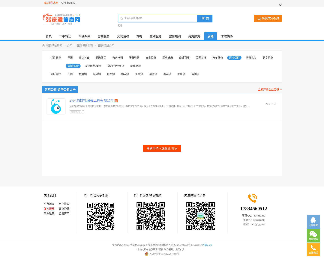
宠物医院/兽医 (93, 66)
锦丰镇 (125, 74)
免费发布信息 (271, 18)
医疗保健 (234, 57)
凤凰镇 (153, 74)
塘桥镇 (111, 74)
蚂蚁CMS (207, 245)
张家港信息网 (54, 45)
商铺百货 (184, 57)
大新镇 (181, 74)
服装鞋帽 (134, 57)
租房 (120, 25)
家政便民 (101, 57)
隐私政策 (49, 213)
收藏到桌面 (70, 2)
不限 (70, 57)
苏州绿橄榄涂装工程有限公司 (92, 100)
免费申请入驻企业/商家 (162, 148)
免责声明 (64, 213)
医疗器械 (135, 66)
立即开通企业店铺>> (270, 89)
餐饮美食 (84, 57)
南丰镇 (167, 74)
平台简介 (49, 203)
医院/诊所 (73, 66)
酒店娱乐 (167, 57)
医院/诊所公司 (106, 45)
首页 (49, 36)
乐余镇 (139, 74)
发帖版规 (49, 208)
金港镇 (97, 74)
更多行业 (267, 57)
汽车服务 (217, 57)
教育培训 (117, 57)
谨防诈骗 (64, 208)
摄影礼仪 (251, 57)
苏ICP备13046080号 (180, 245)
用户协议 (64, 203)
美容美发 (201, 57)
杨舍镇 (83, 74)
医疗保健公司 (85, 45)
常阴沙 (195, 74)
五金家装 (151, 57)
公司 (69, 45)
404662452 (260, 215)
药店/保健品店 (116, 66)
